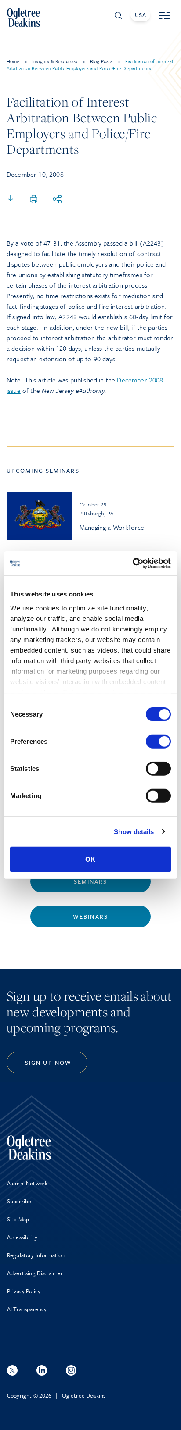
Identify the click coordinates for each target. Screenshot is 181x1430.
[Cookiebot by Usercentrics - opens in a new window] (132, 563)
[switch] (158, 742)
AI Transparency (27, 1309)
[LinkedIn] (41, 1370)
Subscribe (19, 1201)
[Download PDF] (10, 199)
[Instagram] (71, 1370)
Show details (134, 831)
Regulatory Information (36, 1255)
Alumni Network (27, 1183)
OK (90, 859)
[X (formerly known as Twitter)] (12, 1370)
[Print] (34, 199)
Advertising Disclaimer (35, 1273)
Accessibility (22, 1237)
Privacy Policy (23, 1291)
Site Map (18, 1219)
